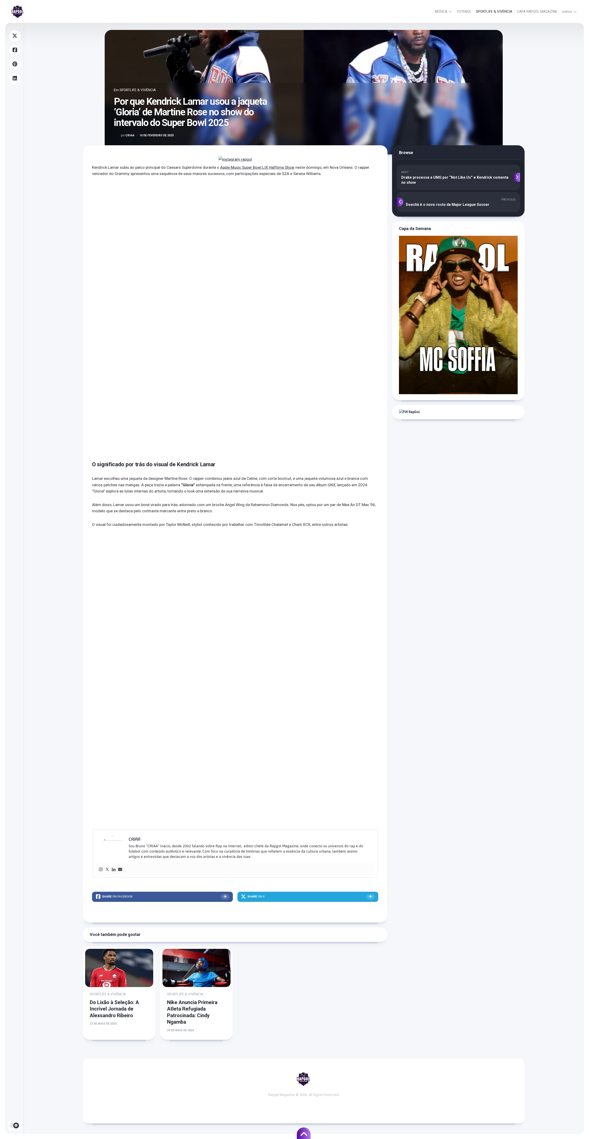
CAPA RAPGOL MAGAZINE (537, 11)
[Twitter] (107, 869)
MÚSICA (441, 11)
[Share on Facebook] (14, 50)
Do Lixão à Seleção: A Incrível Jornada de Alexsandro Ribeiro (114, 1008)
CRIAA (127, 135)
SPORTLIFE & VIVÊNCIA (494, 11)
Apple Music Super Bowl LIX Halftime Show (257, 167)
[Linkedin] (114, 869)
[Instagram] (101, 869)
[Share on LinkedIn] (14, 78)
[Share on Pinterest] (14, 64)
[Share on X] (14, 36)
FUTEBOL (464, 11)
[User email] (120, 869)
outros (567, 11)
